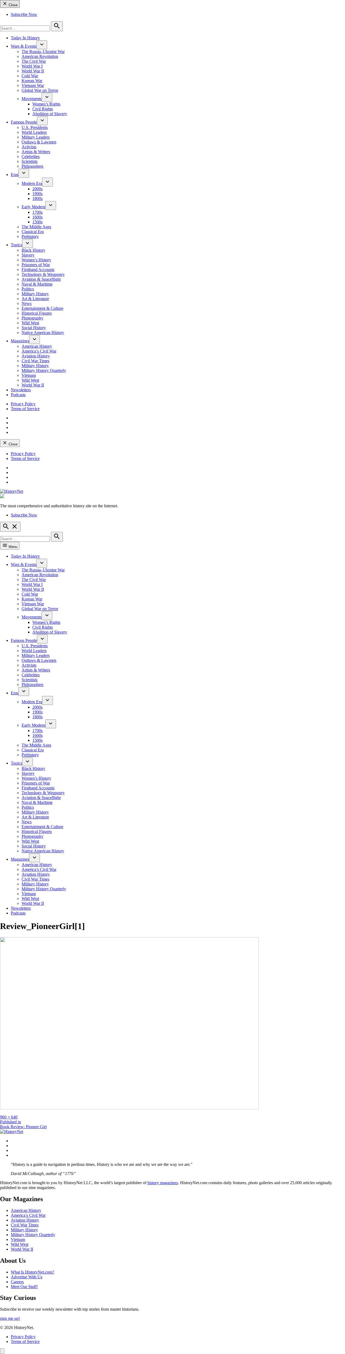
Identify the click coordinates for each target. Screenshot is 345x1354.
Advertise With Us (26, 1277)
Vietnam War (33, 85)
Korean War (32, 80)
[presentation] (41, 44)
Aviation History (36, 356)
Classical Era (33, 231)
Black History (33, 250)
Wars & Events (23, 46)
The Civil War (34, 61)
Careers (17, 1281)
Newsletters (21, 390)
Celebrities (31, 156)
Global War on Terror (40, 90)
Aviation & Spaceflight (41, 279)
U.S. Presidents (35, 127)
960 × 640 (9, 1117)
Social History (34, 327)
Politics (28, 289)
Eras (14, 174)
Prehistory (30, 236)
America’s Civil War (39, 351)
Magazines (20, 341)
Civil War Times (35, 360)
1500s (37, 222)
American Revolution (40, 56)
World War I (32, 66)
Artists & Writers (36, 151)
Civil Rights (42, 109)
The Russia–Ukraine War (43, 51)
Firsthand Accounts (38, 269)
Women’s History (36, 260)
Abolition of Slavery (49, 113)
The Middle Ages (36, 226)
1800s (37, 198)
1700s (37, 212)
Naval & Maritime (37, 284)
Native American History (43, 332)
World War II (33, 71)
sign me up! (10, 1318)
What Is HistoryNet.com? (32, 1272)
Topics (16, 244)
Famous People (24, 122)
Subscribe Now (24, 14)
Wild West (30, 323)
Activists (29, 147)
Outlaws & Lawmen (39, 142)
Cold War (30, 75)
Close (13, 5)
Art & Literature (35, 298)
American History (37, 346)
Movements (32, 98)
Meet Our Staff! (24, 1286)
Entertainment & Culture (42, 308)
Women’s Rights (46, 104)
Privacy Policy (23, 404)
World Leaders (34, 132)
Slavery (28, 255)
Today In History (25, 38)
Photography (32, 318)
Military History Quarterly (44, 370)
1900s (37, 193)
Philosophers (32, 166)
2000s (37, 189)
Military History (35, 293)
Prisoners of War (36, 264)
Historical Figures (37, 313)
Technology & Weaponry (43, 274)
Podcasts (18, 394)
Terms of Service (25, 408)
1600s (37, 217)
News (27, 303)
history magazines (162, 1182)
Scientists (29, 161)
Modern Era (32, 183)
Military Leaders (36, 137)
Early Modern (33, 207)
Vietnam (29, 375)
